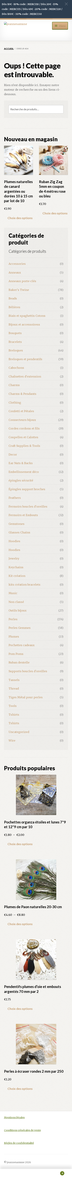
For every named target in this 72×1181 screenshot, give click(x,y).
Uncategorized (19, 732)
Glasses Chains (19, 532)
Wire (12, 740)
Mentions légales (14, 1117)
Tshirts (14, 714)
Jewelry (14, 558)
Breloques (16, 350)
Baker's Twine (19, 290)
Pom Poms (16, 654)
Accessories (17, 263)
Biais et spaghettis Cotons (27, 315)
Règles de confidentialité (19, 1143)
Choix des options (20, 218)
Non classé (16, 602)
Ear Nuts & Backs (21, 463)
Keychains (16, 567)
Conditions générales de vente (22, 1130)
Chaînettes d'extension (25, 376)
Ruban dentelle (19, 662)
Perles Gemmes (20, 628)
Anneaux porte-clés (22, 281)
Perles (13, 619)
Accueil (9, 48)
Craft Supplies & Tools (24, 446)
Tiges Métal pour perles (26, 697)
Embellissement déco (24, 472)
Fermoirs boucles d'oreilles (28, 506)
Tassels (14, 680)
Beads (13, 298)
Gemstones (16, 524)
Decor (13, 454)
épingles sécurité (21, 480)
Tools (13, 706)
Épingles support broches (27, 489)
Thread (14, 688)
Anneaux (15, 272)
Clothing (15, 402)
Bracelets (15, 342)
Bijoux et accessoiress (24, 324)
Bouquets (15, 333)
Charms (14, 385)
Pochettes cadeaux (22, 645)
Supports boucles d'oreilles (28, 671)
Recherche (36, 1175)
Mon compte (12, 1175)
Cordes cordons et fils (24, 428)
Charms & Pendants (22, 394)
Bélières (14, 307)
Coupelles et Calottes (23, 437)
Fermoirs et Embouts (23, 515)
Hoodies (14, 541)
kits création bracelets (24, 584)
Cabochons (16, 367)
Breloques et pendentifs (25, 359)
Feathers (15, 497)
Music (13, 593)
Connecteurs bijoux (22, 420)
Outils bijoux (18, 610)
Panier (55, 1172)
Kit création (17, 576)
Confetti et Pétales (21, 411)
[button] (66, 4)
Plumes (14, 636)
